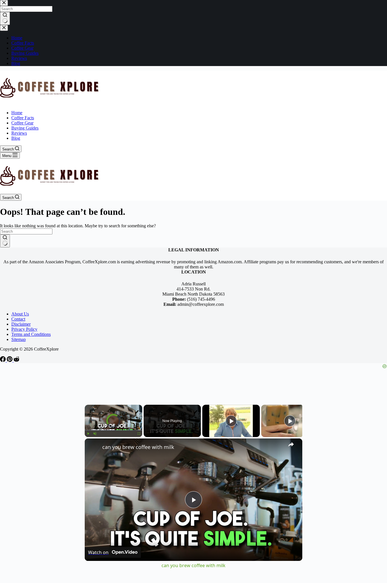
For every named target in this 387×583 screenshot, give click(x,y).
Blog (15, 138)
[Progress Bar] (113, 430)
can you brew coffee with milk (138, 447)
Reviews (19, 133)
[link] (93, 447)
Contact (18, 319)
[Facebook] (3, 360)
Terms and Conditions (31, 334)
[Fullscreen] (138, 433)
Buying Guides (25, 128)
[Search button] (5, 240)
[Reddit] (16, 360)
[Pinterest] (10, 360)
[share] (291, 444)
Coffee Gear (22, 122)
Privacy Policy (24, 329)
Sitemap (18, 339)
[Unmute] (95, 433)
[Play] (88, 433)
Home (16, 112)
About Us (20, 313)
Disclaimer (21, 324)
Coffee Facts (22, 117)
